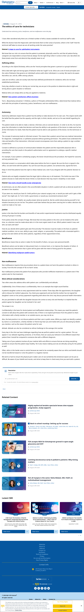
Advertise (42, 544)
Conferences (49, 2)
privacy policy (35, 382)
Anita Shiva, (43, 428)
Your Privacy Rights (42, 560)
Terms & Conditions (42, 554)
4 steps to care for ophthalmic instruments (24, 49)
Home (30, 599)
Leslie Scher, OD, (63, 426)
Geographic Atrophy (50, 7)
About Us (42, 546)
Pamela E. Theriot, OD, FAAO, (38, 426)
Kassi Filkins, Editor (52, 465)
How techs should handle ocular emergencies (24, 183)
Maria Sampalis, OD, (34, 428)
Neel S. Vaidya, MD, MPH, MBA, (38, 465)
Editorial (42, 548)
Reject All (62, 606)
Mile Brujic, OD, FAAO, (52, 426)
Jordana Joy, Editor (35, 410)
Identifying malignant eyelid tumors (21, 253)
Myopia (58, 7)
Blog (57, 2)
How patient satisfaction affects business (23, 97)
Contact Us (42, 550)
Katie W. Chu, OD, (73, 426)
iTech (4, 389)
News (35, 2)
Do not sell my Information (42, 558)
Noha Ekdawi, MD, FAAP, (36, 483)
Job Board (42, 552)
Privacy (42, 556)
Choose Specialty (30, 7)
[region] (42, 606)
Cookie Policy (18, 610)
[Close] (81, 606)
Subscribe (73, 378)
